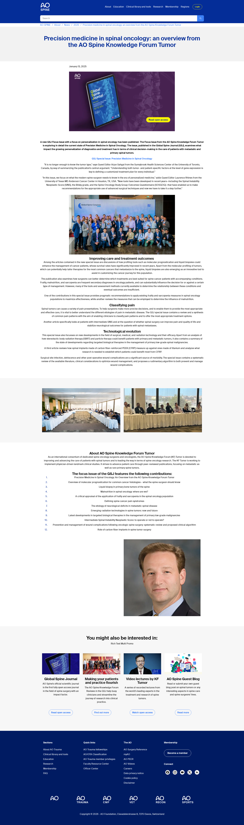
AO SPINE (45, 24)
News (67, 24)
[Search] (200, 18)
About (57, 24)
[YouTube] (182, 772)
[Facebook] (168, 772)
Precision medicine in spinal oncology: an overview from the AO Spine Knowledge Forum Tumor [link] (132, 24)
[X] (190, 772)
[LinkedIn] (197, 772)
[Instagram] (175, 772)
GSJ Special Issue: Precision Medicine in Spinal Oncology (122, 158)
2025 (76, 24)
